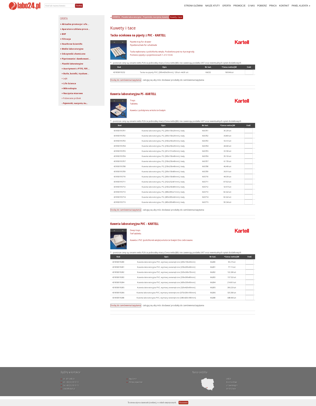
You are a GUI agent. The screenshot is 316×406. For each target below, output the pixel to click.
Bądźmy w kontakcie (70, 372)
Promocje (239, 5)
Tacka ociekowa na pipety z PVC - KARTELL (138, 35)
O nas (251, 5)
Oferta (226, 5)
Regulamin (133, 378)
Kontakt (284, 5)
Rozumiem (183, 402)
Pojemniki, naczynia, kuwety (156, 17)
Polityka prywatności (136, 382)
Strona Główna (193, 5)
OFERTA (116, 17)
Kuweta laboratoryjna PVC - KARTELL (134, 223)
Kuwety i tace (176, 17)
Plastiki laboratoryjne (131, 17)
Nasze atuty (212, 5)
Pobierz (262, 5)
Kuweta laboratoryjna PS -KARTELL (133, 94)
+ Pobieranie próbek (70, 98)
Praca (273, 5)
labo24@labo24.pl (69, 388)
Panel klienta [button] (300, 5)
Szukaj (79, 5)
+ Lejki (63, 78)
